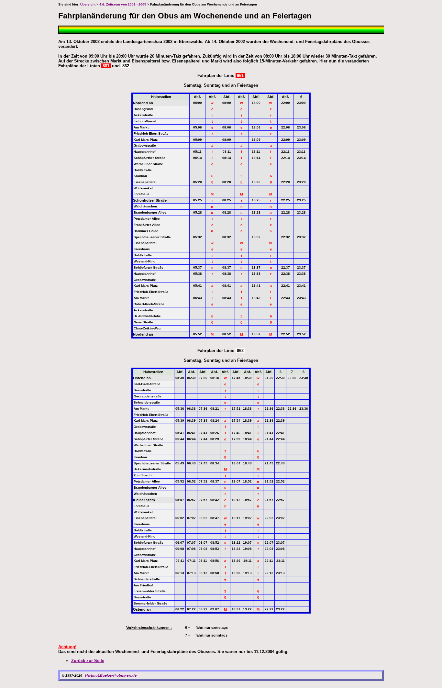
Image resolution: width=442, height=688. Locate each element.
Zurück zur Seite (87, 660)
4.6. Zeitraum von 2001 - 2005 (122, 4)
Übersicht (87, 4)
